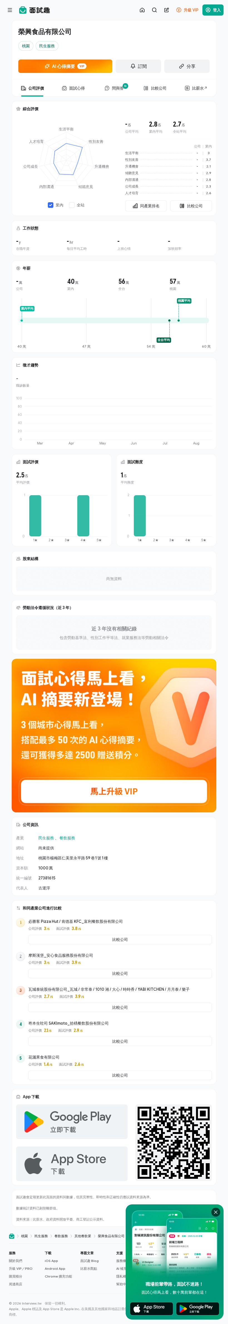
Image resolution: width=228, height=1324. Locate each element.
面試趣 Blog (89, 1261)
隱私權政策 (124, 1276)
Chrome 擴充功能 (58, 1276)
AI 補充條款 (124, 1268)
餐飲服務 (67, 837)
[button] (24, 1269)
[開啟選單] (10, 10)
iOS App (51, 1261)
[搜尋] (154, 10)
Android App (55, 1268)
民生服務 (46, 837)
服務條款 (123, 1261)
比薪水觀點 (88, 1268)
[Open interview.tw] (11, 1236)
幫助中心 (123, 1284)
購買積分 (15, 1276)
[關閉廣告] (215, 1212)
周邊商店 (15, 1284)
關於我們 (15, 1261)
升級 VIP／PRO (21, 1268)
